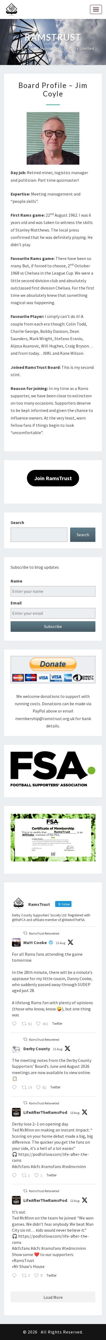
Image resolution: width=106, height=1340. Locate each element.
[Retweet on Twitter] (25, 933)
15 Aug (74, 1113)
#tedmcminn (74, 1166)
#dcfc (35, 1166)
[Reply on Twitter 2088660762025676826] (15, 1176)
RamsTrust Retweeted (44, 933)
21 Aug (60, 943)
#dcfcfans (21, 1166)
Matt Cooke (35, 942)
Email (16, 603)
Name (16, 581)
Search (17, 522)
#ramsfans (51, 1166)
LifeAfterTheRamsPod (45, 1112)
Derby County (36, 1048)
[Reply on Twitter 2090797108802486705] (15, 1024)
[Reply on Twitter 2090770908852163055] (15, 1088)
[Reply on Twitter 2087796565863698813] (15, 1276)
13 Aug (74, 1201)
